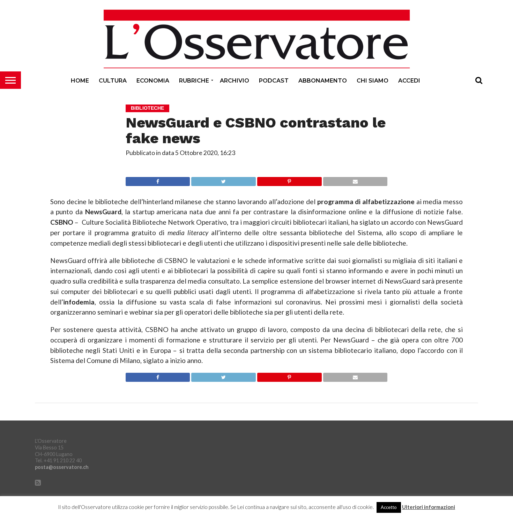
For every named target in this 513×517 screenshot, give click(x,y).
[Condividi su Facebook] (158, 179)
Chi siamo (372, 80)
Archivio (234, 80)
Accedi (409, 80)
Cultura (113, 80)
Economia (152, 80)
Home (80, 80)
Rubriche (194, 80)
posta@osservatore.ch (62, 467)
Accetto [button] (389, 507)
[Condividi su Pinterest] (289, 179)
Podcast (274, 80)
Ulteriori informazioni (428, 507)
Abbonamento (322, 80)
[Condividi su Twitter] (223, 179)
